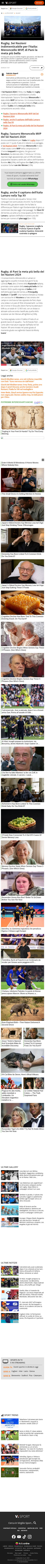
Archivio (24, 1530)
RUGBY (18, 13)
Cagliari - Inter (17, 1371)
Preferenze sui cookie (20, 1555)
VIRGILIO (10, 1546)
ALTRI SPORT (9, 13)
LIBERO (5, 1546)
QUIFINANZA (37, 1548)
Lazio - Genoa (29, 1371)
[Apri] (3, 3)
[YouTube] (19, 1538)
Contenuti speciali (9, 1528)
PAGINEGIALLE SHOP (30, 1546)
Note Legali (18, 1553)
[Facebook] (14, 1538)
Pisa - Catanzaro (35, 1375)
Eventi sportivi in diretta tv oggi (26, 1367)
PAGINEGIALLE (18, 1546)
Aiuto (29, 1555)
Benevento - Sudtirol (20, 1375)
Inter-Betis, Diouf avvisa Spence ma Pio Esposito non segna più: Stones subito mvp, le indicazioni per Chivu (22, 394)
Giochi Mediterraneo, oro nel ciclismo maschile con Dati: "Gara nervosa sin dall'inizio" (21, 380)
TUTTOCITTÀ (18, 1548)
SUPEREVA (27, 1550)
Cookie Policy (34, 1553)
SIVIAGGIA (30, 1548)
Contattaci (22, 1528)
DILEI (24, 1548)
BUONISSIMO (19, 1550)
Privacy (26, 1553)
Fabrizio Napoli (12, 73)
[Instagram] (30, 1538)
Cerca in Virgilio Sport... (20, 1523)
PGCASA (39, 1546)
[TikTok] (24, 1538)
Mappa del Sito (32, 1528)
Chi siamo (10, 1553)
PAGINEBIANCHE (9, 1548)
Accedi (39, 3)
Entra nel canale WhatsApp (23, 184)
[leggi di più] (42, 74)
